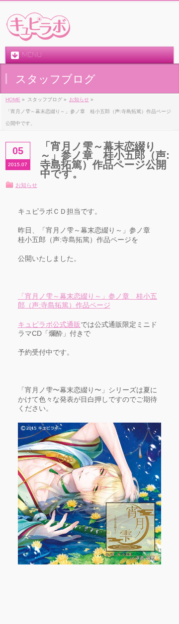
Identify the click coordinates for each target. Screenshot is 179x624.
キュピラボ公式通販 (49, 324)
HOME (12, 99)
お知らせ (79, 99)
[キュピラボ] (38, 30)
